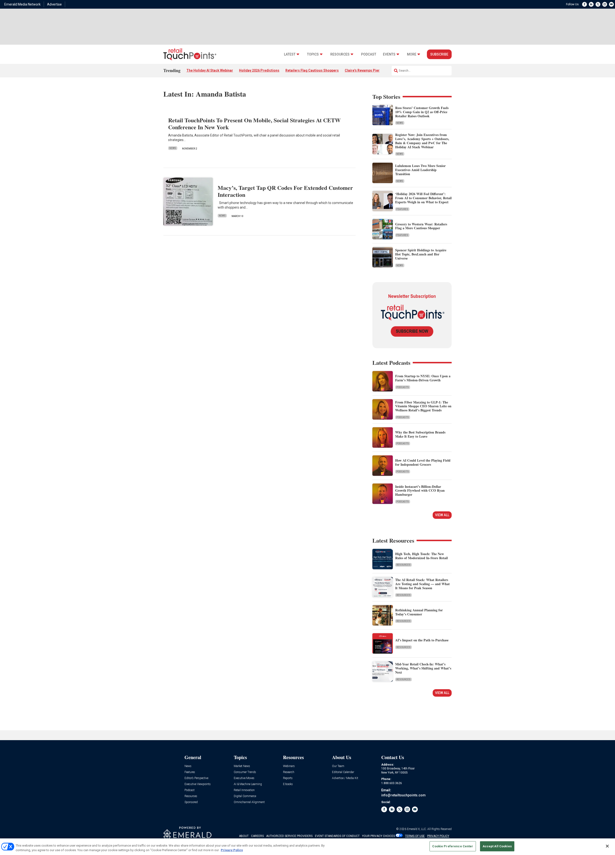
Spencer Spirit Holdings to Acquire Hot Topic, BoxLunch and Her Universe (420, 254)
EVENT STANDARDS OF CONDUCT (337, 836)
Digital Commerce (245, 796)
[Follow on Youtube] (611, 4)
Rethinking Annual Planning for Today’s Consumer (419, 612)
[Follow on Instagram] (604, 4)
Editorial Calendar (343, 772)
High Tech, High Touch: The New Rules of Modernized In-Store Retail (421, 555)
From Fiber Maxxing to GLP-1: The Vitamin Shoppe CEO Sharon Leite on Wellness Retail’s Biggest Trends (423, 406)
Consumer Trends (245, 772)
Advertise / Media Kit (345, 778)
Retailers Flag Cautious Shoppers (312, 70)
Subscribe (439, 54)
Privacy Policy (232, 850)
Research (288, 772)
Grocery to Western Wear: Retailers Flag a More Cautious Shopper (421, 226)
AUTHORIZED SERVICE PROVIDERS (289, 836)
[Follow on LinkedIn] (591, 4)
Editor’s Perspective (196, 778)
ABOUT (244, 836)
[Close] (607, 846)
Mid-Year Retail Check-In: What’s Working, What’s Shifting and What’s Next (423, 668)
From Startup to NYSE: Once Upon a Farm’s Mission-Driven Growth (422, 378)
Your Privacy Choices (378, 836)
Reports (288, 778)
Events (389, 54)
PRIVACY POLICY (438, 836)
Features (402, 209)
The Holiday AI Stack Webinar (209, 70)
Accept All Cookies (497, 846)
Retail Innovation (244, 790)
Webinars (289, 766)
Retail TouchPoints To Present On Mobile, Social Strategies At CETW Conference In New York (254, 123)
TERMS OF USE (415, 836)
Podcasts (402, 387)
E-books (288, 784)
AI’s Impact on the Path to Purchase (422, 640)
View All (442, 515)
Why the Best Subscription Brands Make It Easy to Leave (420, 434)
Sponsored (191, 802)
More (411, 54)
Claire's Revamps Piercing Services (373, 70)
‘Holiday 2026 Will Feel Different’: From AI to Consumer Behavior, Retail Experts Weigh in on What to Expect (423, 197)
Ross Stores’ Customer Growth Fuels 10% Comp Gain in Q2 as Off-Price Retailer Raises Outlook (422, 111)
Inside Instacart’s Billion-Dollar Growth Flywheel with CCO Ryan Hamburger (420, 490)
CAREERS (257, 836)
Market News (242, 766)
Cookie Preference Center (452, 846)
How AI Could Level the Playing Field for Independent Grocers (422, 462)
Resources (340, 54)
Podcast (368, 54)
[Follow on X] (598, 4)
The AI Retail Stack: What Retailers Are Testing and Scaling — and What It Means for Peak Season (422, 583)
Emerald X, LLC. (417, 829)
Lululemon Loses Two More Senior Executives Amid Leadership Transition (420, 169)
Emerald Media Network (22, 4)
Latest (289, 54)
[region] (307, 846)
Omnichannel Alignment (249, 802)
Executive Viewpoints (197, 784)
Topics (313, 54)
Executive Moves (244, 778)
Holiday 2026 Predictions (259, 70)
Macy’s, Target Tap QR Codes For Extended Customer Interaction (285, 191)
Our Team (338, 766)
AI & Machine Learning (248, 784)
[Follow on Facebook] (584, 4)
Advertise (54, 4)
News (172, 148)
